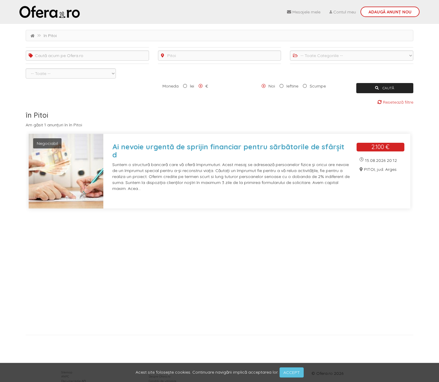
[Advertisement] (205, 274)
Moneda (170, 86)
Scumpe (318, 86)
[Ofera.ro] (49, 11)
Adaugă (390, 12)
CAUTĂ (388, 88)
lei (192, 86)
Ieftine (292, 86)
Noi (271, 86)
